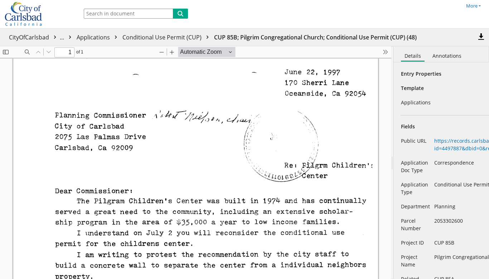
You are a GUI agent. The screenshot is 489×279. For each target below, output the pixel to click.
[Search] (180, 14)
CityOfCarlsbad (37, 37)
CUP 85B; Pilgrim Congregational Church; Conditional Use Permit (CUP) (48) (315, 37)
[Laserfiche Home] (38, 14)
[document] (441, 162)
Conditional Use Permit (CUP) (162, 37)
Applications (94, 37)
